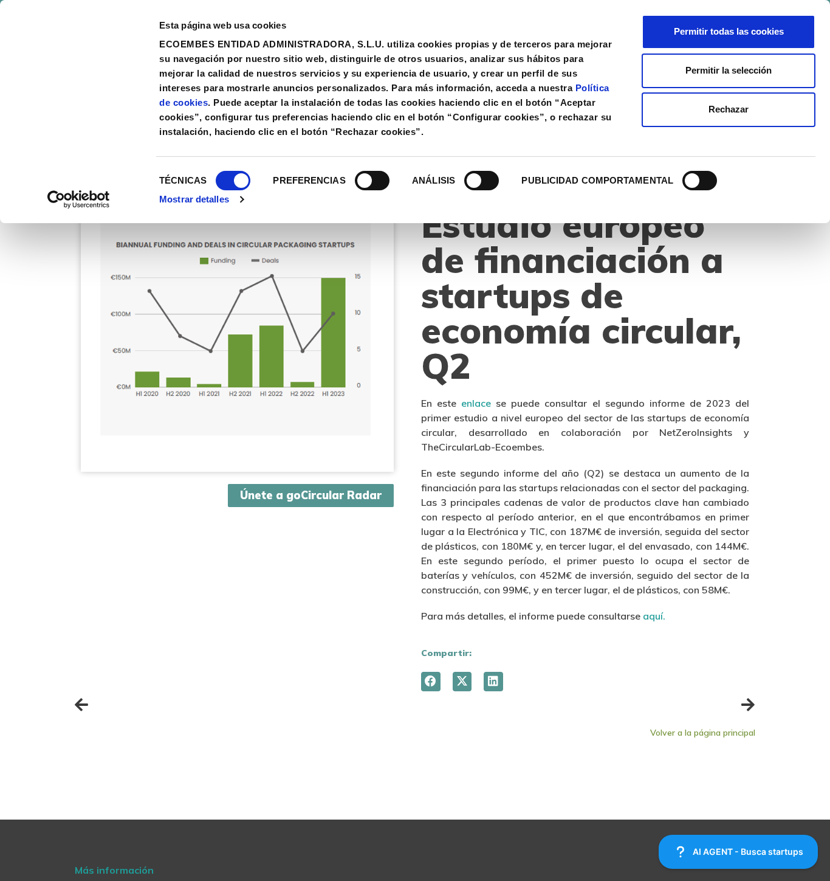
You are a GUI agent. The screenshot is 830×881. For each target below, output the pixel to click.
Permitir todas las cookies (729, 31)
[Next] (585, 705)
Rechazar (728, 109)
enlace (476, 403)
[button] (431, 681)
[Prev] (245, 705)
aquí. (654, 616)
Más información (114, 870)
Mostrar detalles (194, 199)
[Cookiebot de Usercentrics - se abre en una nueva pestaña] (79, 199)
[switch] (372, 180)
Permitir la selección (728, 70)
